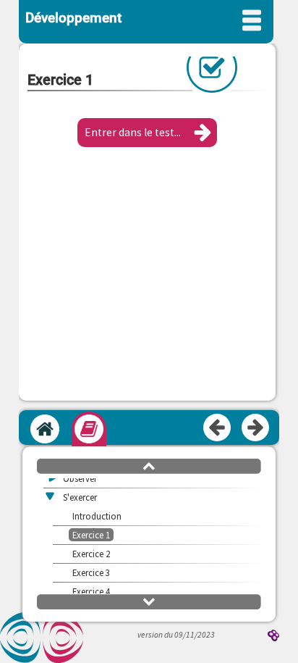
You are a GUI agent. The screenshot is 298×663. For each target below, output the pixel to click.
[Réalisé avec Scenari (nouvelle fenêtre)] (273, 636)
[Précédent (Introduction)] (217, 428)
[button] (147, 132)
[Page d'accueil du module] (44, 428)
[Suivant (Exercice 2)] (256, 428)
